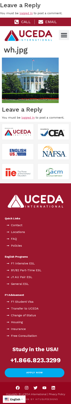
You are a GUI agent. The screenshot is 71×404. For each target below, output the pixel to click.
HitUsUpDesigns (46, 399)
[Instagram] (27, 388)
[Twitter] (36, 388)
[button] (64, 35)
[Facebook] (18, 388)
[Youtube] (44, 388)
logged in (26, 13)
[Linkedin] (53, 388)
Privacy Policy (57, 394)
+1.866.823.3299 (35, 360)
